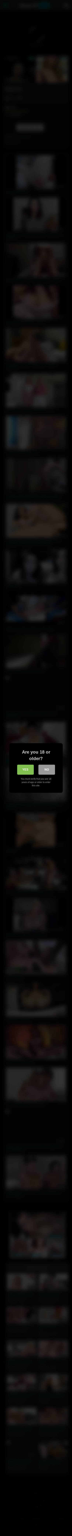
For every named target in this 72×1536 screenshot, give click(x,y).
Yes (25, 769)
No (46, 769)
